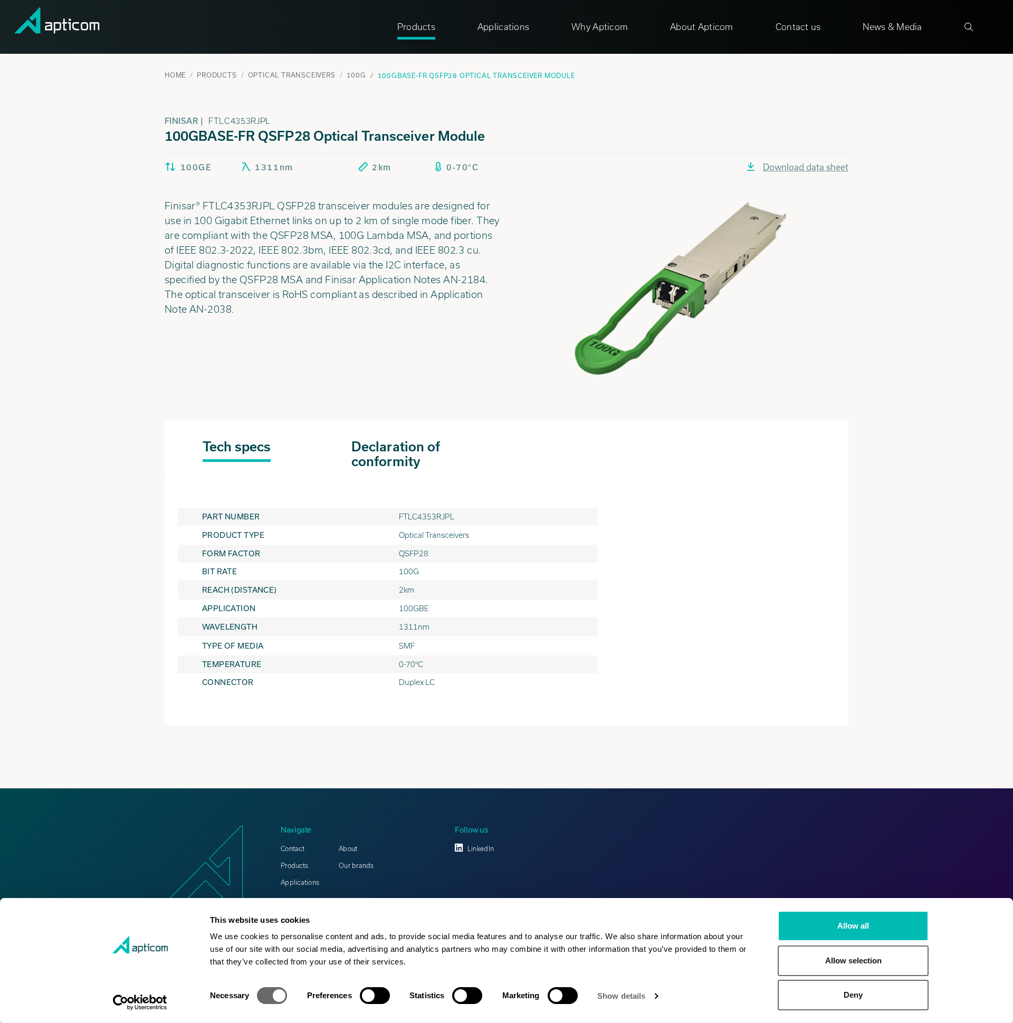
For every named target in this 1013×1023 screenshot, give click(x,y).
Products (416, 27)
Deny (853, 994)
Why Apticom (599, 27)
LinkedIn (480, 848)
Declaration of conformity (395, 454)
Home (175, 75)
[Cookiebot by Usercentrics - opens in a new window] (140, 1002)
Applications (503, 27)
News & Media (892, 27)
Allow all (853, 925)
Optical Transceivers (292, 75)
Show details (621, 995)
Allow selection (853, 960)
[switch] (375, 995)
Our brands (356, 865)
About (348, 848)
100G (356, 75)
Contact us (798, 27)
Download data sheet (805, 167)
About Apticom (701, 27)
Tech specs (237, 446)
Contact (292, 848)
